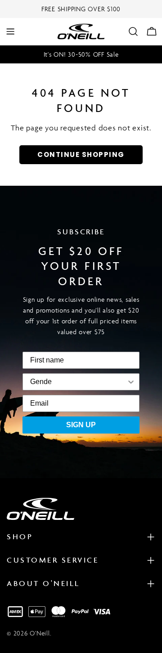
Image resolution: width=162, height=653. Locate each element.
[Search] (133, 31)
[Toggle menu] (10, 31)
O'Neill (40, 633)
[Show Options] (93, 382)
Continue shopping (81, 154)
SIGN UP (81, 425)
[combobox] (40, 382)
